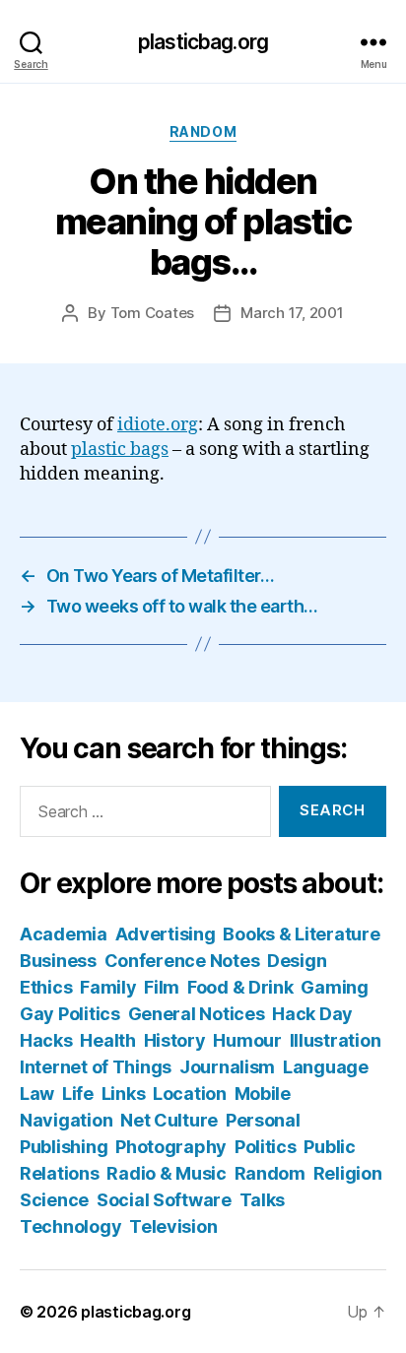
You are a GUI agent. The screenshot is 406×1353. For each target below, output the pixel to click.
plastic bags (120, 449)
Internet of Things (95, 1067)
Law (37, 1093)
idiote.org (157, 425)
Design (296, 960)
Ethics (46, 987)
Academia (63, 934)
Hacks (46, 1040)
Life (78, 1093)
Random (203, 131)
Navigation (66, 1120)
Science (54, 1200)
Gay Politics (70, 1013)
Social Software (164, 1200)
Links (124, 1093)
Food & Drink (240, 987)
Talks (262, 1200)
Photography (171, 1146)
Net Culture (169, 1120)
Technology (70, 1226)
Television (173, 1226)
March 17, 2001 (291, 312)
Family (108, 987)
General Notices (196, 1013)
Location (190, 1093)
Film (161, 987)
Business (58, 960)
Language (326, 1067)
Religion (347, 1173)
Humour (247, 1040)
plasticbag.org (203, 42)
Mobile (263, 1093)
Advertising (165, 934)
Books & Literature (301, 934)
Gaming (334, 987)
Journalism (227, 1067)
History (175, 1040)
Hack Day (312, 1013)
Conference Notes (182, 960)
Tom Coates (152, 312)
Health (107, 1040)
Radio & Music (166, 1173)
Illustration (335, 1040)
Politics (266, 1146)
